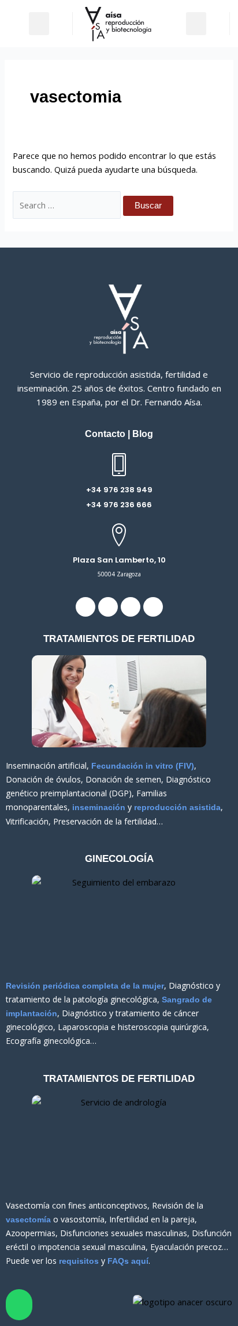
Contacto (105, 434)
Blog (142, 434)
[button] (39, 24)
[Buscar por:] (68, 205)
